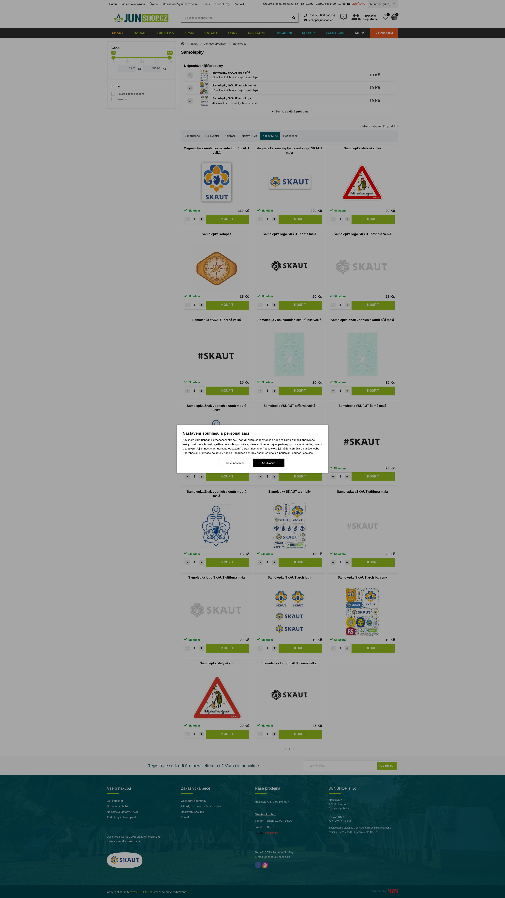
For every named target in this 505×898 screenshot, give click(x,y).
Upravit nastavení (234, 462)
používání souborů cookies (296, 452)
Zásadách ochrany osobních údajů (254, 452)
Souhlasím (268, 462)
